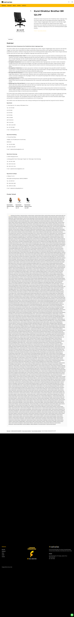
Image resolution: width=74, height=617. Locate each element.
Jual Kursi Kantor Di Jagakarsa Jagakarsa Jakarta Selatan (21, 264)
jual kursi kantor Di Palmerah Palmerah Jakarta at (42, 331)
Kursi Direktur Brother (42, 30)
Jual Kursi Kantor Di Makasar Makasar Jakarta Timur (22, 320)
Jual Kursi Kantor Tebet (52, 420)
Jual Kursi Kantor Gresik (38, 391)
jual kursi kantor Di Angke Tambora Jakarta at (55, 225)
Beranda (4, 5)
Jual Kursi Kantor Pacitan (49, 405)
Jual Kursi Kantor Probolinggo (35, 410)
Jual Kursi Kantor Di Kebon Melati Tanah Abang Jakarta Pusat (41, 287)
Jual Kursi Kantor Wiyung (38, 422)
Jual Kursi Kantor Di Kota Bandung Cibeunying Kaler (39, 305)
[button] (31, 11)
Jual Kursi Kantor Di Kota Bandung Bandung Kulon (29, 302)
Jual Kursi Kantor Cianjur (53, 222)
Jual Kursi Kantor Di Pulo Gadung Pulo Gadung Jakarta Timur (28, 356)
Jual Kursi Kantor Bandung (23, 216)
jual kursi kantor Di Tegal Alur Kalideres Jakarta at (24, 381)
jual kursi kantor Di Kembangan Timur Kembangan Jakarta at (34, 296)
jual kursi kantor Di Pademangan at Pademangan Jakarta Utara (30, 330)
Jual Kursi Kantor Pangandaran (48, 407)
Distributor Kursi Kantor (15, 215)
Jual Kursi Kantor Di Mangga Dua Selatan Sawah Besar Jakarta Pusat (29, 323)
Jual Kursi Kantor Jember (22, 394)
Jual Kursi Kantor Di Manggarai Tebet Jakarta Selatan (22, 324)
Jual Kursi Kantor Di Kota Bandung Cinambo (17, 308)
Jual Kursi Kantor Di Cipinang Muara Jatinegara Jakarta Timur (35, 248)
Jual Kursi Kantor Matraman (28, 402)
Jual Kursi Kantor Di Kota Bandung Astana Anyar (28, 301)
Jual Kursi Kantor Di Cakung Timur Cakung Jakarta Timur (47, 233)
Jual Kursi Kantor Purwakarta (59, 410)
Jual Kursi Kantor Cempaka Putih (21, 222)
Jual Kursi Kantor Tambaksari (18, 418)
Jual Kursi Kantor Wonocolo (48, 422)
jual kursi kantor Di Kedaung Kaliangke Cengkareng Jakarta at (28, 290)
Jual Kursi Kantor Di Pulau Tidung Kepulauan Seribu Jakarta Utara (33, 354)
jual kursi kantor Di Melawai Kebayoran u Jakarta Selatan (24, 326)
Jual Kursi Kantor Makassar (28, 401)
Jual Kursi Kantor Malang (38, 401)
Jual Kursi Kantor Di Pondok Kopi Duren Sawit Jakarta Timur (51, 350)
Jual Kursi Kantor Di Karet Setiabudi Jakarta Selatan (24, 279)
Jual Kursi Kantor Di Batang (18, 229)
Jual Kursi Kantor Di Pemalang (32, 341)
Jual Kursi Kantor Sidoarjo (17, 414)
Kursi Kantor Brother (26, 431)
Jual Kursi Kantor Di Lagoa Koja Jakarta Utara (35, 317)
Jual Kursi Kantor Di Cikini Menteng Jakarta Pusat (28, 240)
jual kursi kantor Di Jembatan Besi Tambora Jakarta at (23, 268)
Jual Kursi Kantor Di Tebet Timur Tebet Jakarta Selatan (51, 380)
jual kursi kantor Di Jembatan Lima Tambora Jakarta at (43, 268)
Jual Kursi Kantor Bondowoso (24, 221)
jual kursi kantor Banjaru (18, 218)
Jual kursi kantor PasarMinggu (25, 409)
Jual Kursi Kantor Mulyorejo (24, 403)
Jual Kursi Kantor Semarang (33, 413)
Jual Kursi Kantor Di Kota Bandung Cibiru (23, 306)
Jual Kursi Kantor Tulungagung (17, 422)
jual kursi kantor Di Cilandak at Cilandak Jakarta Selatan (22, 241)
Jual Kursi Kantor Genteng (18, 391)
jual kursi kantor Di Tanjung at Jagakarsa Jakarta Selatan (48, 377)
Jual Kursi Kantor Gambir (52, 390)
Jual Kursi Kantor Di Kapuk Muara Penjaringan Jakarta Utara (31, 276)
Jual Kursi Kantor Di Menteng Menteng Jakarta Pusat (55, 327)
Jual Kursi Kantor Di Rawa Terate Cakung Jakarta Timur (21, 361)
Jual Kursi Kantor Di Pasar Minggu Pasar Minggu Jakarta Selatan (24, 334)
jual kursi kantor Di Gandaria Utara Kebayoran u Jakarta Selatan (24, 256)
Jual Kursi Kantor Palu (16, 407)
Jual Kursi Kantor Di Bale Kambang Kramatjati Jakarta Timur (20, 226)
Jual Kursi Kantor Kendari (58, 396)
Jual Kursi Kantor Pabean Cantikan (37, 405)
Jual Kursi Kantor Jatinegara (57, 392)
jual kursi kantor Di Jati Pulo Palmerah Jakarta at (28, 266)
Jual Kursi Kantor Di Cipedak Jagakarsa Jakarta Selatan (35, 244)
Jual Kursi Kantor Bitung (39, 219)
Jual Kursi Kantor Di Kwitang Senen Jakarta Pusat (18, 317)
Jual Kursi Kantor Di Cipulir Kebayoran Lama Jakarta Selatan (25, 249)
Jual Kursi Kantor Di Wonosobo (53, 388)
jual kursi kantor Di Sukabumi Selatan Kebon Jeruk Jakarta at (29, 371)
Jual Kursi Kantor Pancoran (37, 407)
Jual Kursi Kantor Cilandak (17, 223)
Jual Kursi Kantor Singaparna (39, 414)
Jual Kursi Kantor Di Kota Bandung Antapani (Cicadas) (47, 300)
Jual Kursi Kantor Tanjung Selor (20, 420)
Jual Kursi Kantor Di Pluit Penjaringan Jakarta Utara (38, 349)
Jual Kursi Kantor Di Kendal (14, 297)
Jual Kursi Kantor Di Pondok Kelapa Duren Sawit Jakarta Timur (28, 350)
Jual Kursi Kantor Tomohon (40, 421)
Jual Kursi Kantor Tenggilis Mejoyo (18, 421)
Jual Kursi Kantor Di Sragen (46, 369)
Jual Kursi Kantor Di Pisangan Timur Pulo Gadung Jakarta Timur (51, 347)
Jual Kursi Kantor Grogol (48, 391)
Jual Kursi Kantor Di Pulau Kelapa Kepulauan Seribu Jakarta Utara (36, 353)
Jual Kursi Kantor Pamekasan (25, 407)
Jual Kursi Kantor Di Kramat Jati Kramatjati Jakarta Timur (24, 313)
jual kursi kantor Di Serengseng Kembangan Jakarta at (50, 368)
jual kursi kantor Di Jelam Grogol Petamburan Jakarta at (36, 267)
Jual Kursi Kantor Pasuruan (37, 409)
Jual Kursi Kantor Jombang (41, 394)
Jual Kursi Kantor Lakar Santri (41, 399)
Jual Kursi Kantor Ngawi (53, 403)
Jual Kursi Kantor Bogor (57, 219)
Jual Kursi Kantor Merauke (59, 402)
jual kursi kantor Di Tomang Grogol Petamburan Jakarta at (29, 383)
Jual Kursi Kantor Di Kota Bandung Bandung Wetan (49, 302)
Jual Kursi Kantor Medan (38, 402)
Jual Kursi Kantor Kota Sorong (31, 398)
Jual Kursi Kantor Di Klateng (24, 297)
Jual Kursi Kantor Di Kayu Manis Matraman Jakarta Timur (32, 281)
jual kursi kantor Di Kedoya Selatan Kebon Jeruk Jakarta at (51, 290)
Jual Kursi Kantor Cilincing (27, 223)
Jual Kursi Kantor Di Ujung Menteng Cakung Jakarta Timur (34, 384)
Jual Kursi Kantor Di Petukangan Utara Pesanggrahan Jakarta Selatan (41, 346)
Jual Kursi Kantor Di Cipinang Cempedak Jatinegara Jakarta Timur (42, 246)
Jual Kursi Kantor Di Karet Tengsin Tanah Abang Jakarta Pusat (45, 279)
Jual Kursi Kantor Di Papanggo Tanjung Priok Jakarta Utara (33, 332)
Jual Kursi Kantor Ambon (39, 215)
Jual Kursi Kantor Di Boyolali (16, 231)
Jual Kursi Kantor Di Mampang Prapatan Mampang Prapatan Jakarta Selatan (35, 321)
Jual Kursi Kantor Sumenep (41, 417)
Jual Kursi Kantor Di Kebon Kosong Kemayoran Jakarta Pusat (52, 286)
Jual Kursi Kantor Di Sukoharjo (33, 372)
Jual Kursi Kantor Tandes (51, 418)
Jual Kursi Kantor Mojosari (13, 403)
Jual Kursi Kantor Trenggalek (51, 421)
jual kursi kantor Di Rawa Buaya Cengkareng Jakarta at (34, 360)
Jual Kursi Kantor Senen (43, 413)
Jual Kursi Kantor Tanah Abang (41, 418)
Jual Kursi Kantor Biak (30, 219)
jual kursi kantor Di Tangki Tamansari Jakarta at (28, 377)
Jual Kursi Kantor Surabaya (51, 417)
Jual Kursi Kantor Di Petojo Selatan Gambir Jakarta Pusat (22, 345)
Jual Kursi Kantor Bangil (33, 216)
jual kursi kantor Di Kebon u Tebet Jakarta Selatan (49, 289)
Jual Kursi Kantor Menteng (49, 402)
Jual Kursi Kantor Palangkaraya (29, 406)
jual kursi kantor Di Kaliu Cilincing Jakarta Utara (23, 272)
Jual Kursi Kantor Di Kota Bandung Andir (29, 300)
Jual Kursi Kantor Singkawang (50, 414)
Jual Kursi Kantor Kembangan (47, 396)
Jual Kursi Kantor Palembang (40, 406)
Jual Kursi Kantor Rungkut (13, 411)
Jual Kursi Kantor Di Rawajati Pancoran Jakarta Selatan (42, 361)
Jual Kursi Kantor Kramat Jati (55, 398)
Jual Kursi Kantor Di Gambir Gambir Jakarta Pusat (34, 255)
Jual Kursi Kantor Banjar (53, 216)
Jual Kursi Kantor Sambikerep (35, 411)
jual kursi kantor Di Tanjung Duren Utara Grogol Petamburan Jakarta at (40, 379)
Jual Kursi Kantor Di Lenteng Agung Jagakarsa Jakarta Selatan (23, 319)
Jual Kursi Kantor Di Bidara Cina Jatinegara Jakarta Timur (24, 230)
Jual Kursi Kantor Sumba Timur (18, 417)
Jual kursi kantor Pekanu (46, 409)
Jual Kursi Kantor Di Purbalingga (31, 357)
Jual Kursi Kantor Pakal (18, 406)
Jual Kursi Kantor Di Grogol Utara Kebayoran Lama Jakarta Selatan (21, 260)
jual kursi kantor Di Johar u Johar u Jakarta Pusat (36, 270)
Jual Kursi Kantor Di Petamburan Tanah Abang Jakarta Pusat (31, 343)
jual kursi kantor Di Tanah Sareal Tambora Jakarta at (45, 376)
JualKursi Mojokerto (34, 424)
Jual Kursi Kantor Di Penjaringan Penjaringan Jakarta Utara (37, 342)
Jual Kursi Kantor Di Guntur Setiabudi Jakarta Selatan (44, 260)
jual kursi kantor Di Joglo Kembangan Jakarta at (17, 270)
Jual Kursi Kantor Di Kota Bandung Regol (45, 311)
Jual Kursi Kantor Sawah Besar (57, 411)
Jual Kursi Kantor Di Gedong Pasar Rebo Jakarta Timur (46, 256)
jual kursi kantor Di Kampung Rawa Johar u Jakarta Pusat (22, 275)
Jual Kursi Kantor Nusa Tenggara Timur (23, 405)
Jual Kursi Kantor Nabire (34, 403)
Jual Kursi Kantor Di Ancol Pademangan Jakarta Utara (36, 225)
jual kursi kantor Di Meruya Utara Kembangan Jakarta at (41, 328)
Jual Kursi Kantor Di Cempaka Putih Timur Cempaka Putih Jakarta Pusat (24, 236)
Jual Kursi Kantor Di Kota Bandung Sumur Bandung (42, 312)
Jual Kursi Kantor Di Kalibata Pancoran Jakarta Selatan (19, 271)
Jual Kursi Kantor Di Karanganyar (17, 278)
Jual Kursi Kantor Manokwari (17, 402)
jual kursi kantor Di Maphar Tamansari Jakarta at (41, 324)
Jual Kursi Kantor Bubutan (45, 221)
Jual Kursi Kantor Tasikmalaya (42, 420)
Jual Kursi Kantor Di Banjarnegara (48, 227)
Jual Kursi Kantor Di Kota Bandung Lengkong (32, 309)
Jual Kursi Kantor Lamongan (53, 399)
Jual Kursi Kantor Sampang (46, 411)
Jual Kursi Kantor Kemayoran (35, 396)
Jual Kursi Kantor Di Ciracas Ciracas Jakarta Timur (46, 249)
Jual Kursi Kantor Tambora (30, 418)
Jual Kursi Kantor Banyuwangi (29, 218)
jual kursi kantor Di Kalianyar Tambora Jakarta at (54, 270)
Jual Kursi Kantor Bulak (54, 221)
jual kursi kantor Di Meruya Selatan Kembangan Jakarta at (19, 328)
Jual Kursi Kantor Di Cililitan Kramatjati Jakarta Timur (31, 242)
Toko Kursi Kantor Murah (51, 424)
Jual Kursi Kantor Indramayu (24, 392)
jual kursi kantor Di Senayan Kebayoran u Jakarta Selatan (46, 366)
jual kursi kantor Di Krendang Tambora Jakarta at (32, 315)
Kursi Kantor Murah (42, 424)
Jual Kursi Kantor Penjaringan (57, 409)
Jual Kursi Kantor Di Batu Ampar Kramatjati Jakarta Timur (34, 229)
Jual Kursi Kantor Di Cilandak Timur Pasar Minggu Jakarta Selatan (45, 241)
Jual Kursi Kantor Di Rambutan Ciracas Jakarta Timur (27, 358)
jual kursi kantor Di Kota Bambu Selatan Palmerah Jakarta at (44, 298)
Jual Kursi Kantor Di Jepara (59, 268)
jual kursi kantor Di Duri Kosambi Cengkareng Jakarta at (50, 252)
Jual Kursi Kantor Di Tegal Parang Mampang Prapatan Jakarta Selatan (47, 381)
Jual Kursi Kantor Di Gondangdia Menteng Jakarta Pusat (50, 257)
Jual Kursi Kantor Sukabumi (28, 416)
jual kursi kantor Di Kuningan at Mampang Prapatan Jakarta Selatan (28, 316)
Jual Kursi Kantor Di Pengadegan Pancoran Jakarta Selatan (49, 341)
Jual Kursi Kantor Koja (21, 398)
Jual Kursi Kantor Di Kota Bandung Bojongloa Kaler (32, 304)
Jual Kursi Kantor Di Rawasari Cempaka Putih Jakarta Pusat (36, 362)
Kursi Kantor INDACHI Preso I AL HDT (28, 206)
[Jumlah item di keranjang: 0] (72, 2)
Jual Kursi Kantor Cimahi (37, 223)
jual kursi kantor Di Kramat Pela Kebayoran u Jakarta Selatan (47, 313)
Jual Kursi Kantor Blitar (48, 219)
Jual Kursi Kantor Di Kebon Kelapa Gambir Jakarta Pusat (29, 286)
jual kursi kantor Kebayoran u (46, 395)
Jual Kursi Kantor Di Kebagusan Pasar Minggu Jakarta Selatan (42, 282)
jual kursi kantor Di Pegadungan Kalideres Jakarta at (39, 335)
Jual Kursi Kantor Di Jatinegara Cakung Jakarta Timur (47, 266)
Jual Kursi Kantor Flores (42, 390)
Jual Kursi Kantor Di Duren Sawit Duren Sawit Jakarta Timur (43, 251)
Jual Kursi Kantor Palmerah (51, 406)
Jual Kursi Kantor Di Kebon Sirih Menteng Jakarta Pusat (29, 289)
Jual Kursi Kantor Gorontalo (28, 391)
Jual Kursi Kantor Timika (30, 421)
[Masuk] (69, 2)
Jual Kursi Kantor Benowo (21, 219)
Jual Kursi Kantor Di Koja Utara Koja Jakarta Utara (23, 298)
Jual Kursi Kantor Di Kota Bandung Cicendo (39, 306)
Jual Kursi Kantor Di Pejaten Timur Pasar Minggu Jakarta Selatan (42, 338)
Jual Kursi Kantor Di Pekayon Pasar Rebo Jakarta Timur (23, 339)
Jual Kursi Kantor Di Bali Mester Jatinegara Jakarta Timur (42, 226)
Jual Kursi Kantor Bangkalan (43, 216)
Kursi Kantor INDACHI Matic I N (10, 206)
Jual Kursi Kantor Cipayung (47, 223)
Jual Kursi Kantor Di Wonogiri (41, 388)
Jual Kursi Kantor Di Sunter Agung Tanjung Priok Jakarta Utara (40, 373)
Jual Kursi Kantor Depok (21, 225)
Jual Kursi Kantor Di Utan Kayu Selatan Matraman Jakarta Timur (24, 386)
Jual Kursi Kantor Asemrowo (50, 215)
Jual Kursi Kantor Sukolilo (38, 416)
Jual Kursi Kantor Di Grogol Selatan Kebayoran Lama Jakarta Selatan (51, 259)
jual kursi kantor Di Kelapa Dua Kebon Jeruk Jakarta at (39, 291)
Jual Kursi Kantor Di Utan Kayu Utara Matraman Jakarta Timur (48, 386)
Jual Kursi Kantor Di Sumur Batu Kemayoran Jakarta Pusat (50, 372)
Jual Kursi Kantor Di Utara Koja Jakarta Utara (36, 387)
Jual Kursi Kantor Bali (59, 215)
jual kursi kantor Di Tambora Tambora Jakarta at (26, 376)
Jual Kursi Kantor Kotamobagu (43, 398)
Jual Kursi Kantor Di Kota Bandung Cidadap (56, 306)
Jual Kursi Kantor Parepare (59, 407)
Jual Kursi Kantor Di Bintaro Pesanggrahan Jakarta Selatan (46, 230)
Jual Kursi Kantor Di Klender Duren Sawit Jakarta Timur (40, 297)
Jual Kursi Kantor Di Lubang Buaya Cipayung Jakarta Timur (46, 319)
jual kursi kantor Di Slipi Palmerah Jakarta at (32, 369)
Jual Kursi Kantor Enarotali (33, 390)
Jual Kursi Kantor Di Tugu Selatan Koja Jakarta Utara (50, 383)
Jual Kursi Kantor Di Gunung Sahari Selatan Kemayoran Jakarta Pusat (33, 261)
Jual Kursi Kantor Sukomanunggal (49, 416)
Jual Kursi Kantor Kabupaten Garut (53, 394)
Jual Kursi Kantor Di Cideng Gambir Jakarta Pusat (23, 238)
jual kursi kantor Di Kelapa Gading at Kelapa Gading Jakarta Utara (29, 293)
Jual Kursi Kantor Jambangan (46, 392)
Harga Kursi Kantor (24, 215)
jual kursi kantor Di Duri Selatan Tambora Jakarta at (34, 253)
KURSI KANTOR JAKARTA (16, 431)
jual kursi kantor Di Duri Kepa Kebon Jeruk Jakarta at (30, 252)
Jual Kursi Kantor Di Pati (24, 335)
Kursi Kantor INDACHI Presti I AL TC (19, 206)
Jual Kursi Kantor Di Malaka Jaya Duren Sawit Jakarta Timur (44, 320)
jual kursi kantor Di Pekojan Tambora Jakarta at (43, 339)
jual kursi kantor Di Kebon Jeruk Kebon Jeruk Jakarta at (39, 285)
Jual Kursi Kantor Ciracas (57, 223)
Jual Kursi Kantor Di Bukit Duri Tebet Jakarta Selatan (42, 231)
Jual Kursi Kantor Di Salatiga (46, 364)
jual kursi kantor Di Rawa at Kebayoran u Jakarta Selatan (48, 358)
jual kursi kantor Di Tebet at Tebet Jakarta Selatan (31, 380)
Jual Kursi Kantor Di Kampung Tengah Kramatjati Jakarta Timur (45, 275)
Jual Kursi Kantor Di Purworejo (43, 357)
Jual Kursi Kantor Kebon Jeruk (58, 395)
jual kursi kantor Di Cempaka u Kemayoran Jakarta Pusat (49, 236)
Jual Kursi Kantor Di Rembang (52, 362)
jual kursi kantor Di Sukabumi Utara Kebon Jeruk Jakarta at (53, 371)
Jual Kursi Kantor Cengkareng (32, 222)
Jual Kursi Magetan (26, 424)
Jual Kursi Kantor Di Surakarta (25, 375)
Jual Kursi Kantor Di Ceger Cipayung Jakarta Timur (30, 234)
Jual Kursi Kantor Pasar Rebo (14, 409)
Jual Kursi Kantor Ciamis (43, 222)
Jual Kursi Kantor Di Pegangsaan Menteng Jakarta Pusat (30, 336)
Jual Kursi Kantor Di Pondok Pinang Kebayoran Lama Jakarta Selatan (42, 351)
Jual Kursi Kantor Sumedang (30, 417)
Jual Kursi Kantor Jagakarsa (36, 392)
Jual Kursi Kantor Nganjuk (44, 403)
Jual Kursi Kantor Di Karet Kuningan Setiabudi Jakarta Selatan (35, 278)
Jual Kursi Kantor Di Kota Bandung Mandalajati (50, 309)
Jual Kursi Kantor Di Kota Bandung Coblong (34, 308)
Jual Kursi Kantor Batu (48, 218)
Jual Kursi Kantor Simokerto (28, 414)
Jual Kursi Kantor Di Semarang (44, 365)
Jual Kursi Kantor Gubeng (57, 391)
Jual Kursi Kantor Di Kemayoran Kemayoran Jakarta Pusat (45, 294)
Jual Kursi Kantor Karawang (22, 395)
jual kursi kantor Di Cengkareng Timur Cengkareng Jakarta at (38, 237)
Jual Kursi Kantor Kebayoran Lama (34, 395)
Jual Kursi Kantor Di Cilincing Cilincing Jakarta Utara (51, 242)
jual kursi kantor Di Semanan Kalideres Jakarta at (29, 365)
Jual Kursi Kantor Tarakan (31, 420)
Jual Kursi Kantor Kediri (13, 396)
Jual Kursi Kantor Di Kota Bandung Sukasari (24, 312)
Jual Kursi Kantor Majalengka (17, 401)
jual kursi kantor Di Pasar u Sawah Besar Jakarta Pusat (46, 334)
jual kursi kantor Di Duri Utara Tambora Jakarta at (54, 253)
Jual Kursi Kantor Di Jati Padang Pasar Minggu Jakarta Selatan (43, 264)
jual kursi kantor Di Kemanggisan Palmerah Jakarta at (24, 294)
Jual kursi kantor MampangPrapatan (50, 401)
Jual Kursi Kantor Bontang (35, 221)
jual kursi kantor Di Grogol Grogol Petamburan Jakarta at (27, 259)
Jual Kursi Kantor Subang (17, 416)
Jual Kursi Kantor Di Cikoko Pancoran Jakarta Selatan (47, 240)
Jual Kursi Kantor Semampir (22, 413)
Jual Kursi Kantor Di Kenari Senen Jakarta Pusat (55, 296)
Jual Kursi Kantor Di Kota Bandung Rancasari (28, 311)
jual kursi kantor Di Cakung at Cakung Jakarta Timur (26, 233)
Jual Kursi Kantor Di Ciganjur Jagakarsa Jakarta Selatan (43, 238)
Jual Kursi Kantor (31, 215)
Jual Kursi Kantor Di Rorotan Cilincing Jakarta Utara (31, 364)
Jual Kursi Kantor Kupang (31, 399)
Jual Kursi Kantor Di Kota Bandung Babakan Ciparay (47, 301)
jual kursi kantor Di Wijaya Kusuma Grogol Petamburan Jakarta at (23, 388)
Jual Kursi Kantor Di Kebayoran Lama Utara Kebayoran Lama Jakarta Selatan (45, 283)
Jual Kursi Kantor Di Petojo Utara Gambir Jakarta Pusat (44, 345)
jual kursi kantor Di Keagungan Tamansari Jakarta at (21, 282)
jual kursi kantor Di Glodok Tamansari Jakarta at (31, 257)
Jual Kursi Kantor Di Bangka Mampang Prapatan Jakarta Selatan (30, 227)
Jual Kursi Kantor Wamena (28, 422)
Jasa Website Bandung (68, 567)
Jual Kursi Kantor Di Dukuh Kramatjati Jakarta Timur (21, 251)
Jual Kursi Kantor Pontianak (24, 410)
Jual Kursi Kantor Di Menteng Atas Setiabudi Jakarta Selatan (47, 326)
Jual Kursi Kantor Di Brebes (27, 231)
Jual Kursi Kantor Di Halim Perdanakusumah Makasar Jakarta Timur (29, 263)
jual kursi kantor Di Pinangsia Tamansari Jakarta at (29, 347)
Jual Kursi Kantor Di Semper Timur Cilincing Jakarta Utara (25, 366)
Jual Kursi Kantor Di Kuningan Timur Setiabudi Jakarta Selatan (52, 316)
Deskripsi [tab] (10, 39)
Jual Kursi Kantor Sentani (53, 413)
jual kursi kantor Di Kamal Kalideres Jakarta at (40, 272)
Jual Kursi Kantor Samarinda (24, 411)
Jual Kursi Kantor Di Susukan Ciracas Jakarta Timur (40, 375)
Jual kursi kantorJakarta (18, 424)
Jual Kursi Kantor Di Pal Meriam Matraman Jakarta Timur (21, 331)
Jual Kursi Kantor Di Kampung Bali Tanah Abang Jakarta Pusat (30, 274)
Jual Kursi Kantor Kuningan (21, 399)
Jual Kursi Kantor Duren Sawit (22, 390)
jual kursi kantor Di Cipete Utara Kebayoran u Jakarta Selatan (23, 245)
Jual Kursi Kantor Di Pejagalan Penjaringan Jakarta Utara (51, 336)
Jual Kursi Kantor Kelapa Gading (24, 396)
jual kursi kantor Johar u (31, 394)
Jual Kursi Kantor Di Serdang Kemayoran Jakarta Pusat (29, 368)
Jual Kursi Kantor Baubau (58, 218)
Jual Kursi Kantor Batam (39, 218)
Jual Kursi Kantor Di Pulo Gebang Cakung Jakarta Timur (50, 356)
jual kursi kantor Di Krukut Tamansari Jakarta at (51, 315)
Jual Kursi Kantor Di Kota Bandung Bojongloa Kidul (52, 304)
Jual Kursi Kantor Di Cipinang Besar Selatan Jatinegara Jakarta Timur (48, 245)
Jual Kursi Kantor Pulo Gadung (47, 410)
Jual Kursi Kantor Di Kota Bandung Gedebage (50, 308)
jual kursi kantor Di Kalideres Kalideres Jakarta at (38, 271)
